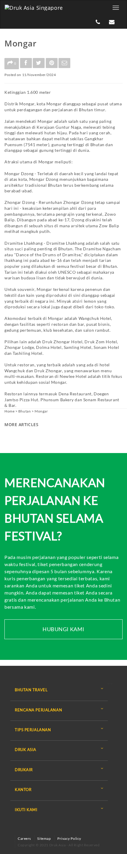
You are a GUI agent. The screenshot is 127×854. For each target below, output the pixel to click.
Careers (24, 838)
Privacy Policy (69, 838)
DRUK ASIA (25, 749)
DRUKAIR (24, 769)
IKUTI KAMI (26, 809)
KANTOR (23, 789)
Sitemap (44, 838)
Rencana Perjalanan (38, 710)
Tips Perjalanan (33, 729)
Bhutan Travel (31, 689)
